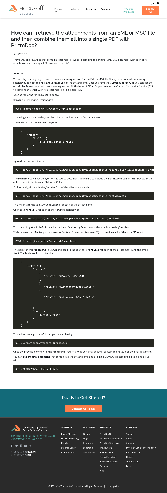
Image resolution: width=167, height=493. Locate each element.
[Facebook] (12, 446)
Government (89, 452)
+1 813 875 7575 (19, 455)
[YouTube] (25, 446)
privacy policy (112, 486)
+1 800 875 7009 (19, 451)
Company (131, 427)
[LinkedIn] (21, 446)
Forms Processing (70, 438)
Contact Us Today (83, 408)
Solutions (67, 427)
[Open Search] (158, 3)
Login (151, 3)
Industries (89, 427)
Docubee (104, 466)
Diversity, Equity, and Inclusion (141, 447)
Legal (85, 438)
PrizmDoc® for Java (109, 443)
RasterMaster (106, 452)
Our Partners (132, 461)
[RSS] (30, 446)
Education (88, 447)
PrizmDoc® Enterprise (111, 438)
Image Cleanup (68, 434)
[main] (83, 203)
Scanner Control (69, 447)
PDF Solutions (68, 452)
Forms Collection (108, 457)
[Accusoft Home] (26, 10)
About (129, 438)
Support (130, 434)
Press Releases (133, 452)
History (129, 457)
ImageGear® (106, 447)
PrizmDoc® (105, 434)
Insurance (88, 443)
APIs (102, 470)
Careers (130, 443)
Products (105, 427)
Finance (87, 434)
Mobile (64, 443)
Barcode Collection (109, 461)
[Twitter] (16, 446)
